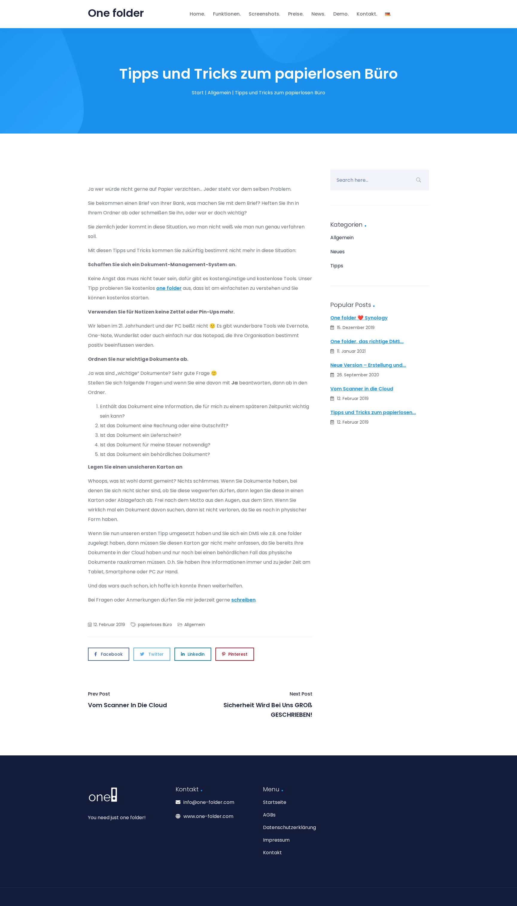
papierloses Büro (155, 625)
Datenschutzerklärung (289, 827)
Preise (295, 13)
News (317, 13)
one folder (169, 288)
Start (198, 92)
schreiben (243, 599)
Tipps (336, 265)
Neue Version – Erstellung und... (368, 365)
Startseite (274, 802)
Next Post (267, 704)
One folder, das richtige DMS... (367, 341)
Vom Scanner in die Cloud (361, 388)
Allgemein (219, 92)
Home (197, 13)
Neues (337, 251)
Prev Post (127, 699)
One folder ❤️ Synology (359, 317)
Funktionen (226, 13)
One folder (116, 13)
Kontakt (366, 13)
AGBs (269, 814)
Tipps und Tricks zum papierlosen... (373, 412)
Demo (340, 13)
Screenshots (264, 13)
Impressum (276, 840)
